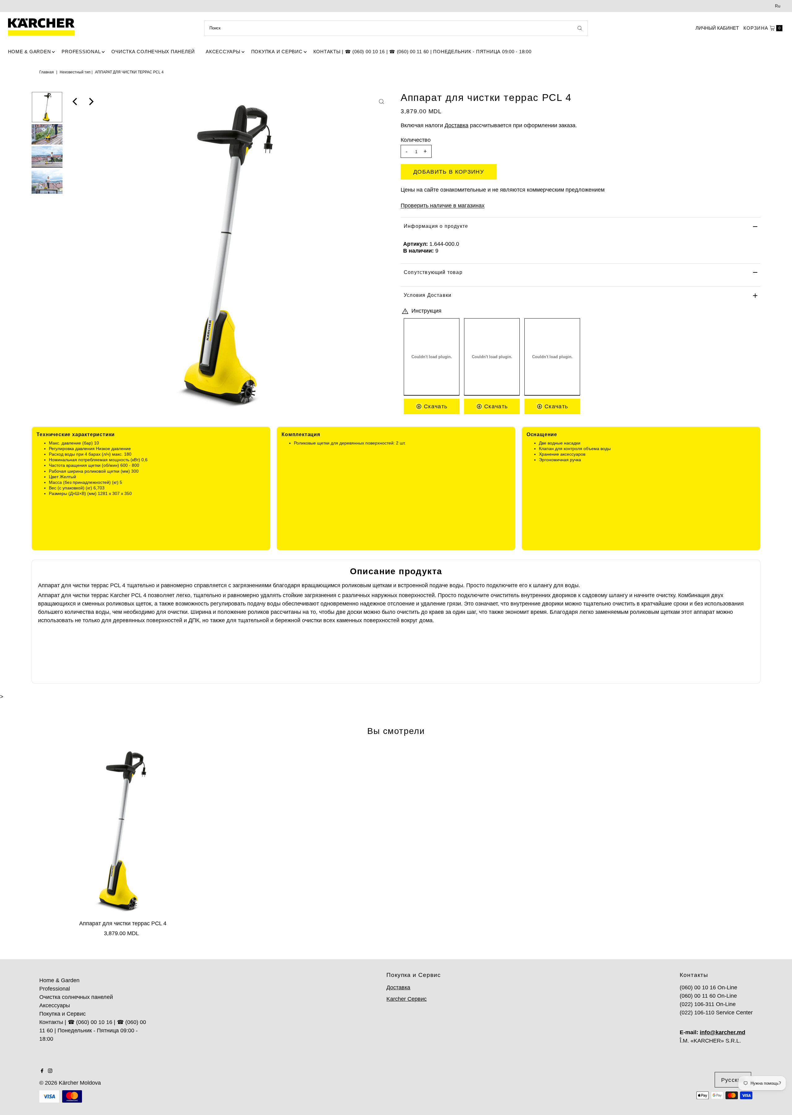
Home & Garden (29, 51)
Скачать (435, 406)
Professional (81, 51)
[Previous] (75, 101)
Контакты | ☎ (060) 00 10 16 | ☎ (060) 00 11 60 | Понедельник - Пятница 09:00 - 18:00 (422, 51)
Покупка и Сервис (277, 51)
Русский (733, 1080)
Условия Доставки (427, 295)
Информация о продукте (436, 226)
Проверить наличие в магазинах (442, 205)
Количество (416, 140)
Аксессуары (223, 51)
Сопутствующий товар (433, 272)
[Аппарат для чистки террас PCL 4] (122, 830)
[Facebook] (42, 1071)
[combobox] (396, 28)
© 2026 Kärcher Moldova (70, 1083)
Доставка (456, 125)
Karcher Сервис (406, 999)
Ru (778, 6)
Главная (46, 72)
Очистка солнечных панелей (153, 51)
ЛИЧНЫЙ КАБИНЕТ (717, 28)
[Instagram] (50, 1071)
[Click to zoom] (381, 101)
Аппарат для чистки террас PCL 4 (122, 923)
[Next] (90, 101)
